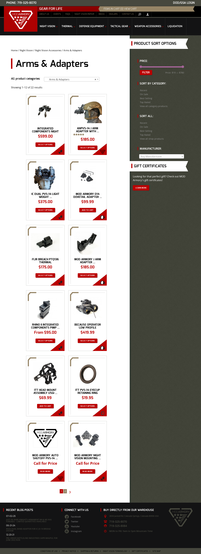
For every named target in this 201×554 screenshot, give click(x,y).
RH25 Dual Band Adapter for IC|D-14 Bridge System (28, 530)
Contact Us (128, 14)
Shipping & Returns (90, 551)
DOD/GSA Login (184, 2)
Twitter (74, 521)
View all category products (154, 106)
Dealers (113, 14)
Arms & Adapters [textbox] (70, 79)
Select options (45, 145)
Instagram (76, 531)
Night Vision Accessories (48, 50)
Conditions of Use (49, 551)
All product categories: (25, 78)
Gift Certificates (140, 551)
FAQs (67, 14)
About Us (44, 14)
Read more (45, 471)
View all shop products (152, 138)
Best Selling (146, 98)
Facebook (76, 516)
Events (57, 14)
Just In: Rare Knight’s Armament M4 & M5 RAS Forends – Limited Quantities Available (29, 520)
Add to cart (87, 210)
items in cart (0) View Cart (120, 9)
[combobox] (71, 79)
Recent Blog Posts (19, 510)
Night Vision (26, 50)
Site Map (156, 551)
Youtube (75, 526)
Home (14, 50)
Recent (143, 90)
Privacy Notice (69, 551)
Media (102, 14)
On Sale (144, 94)
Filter (146, 72)
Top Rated (145, 102)
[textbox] (161, 156)
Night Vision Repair (84, 14)
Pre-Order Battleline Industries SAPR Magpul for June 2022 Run (31, 539)
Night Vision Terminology (115, 551)
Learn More (141, 188)
